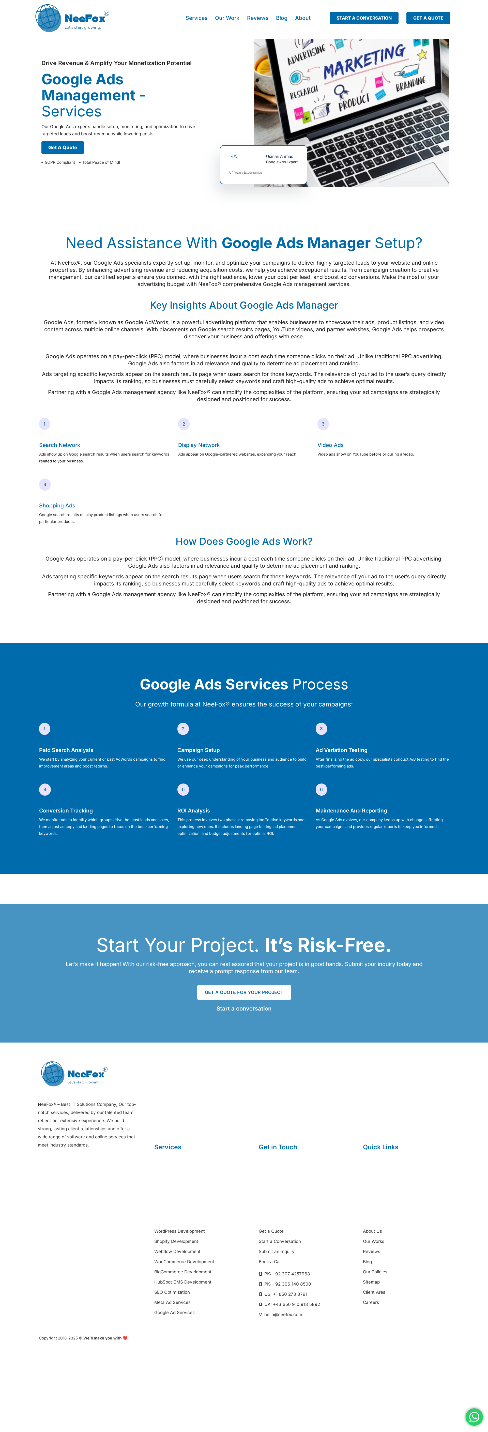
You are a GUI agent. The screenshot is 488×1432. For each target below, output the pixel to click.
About (303, 18)
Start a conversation (244, 1008)
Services (196, 18)
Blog (281, 18)
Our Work (227, 18)
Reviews (257, 18)
